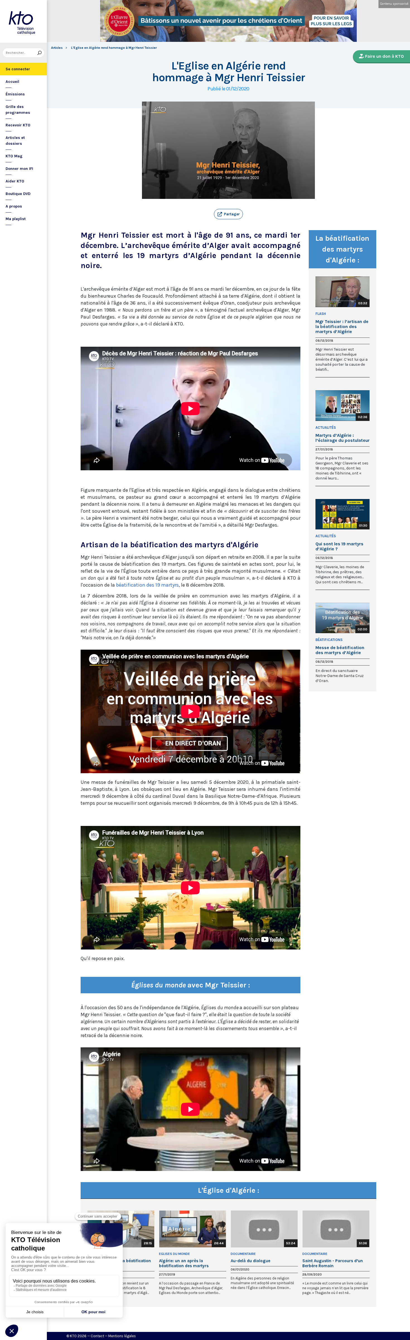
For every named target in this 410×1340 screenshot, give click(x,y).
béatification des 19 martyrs (147, 585)
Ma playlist (16, 218)
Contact (97, 1336)
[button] (228, 214)
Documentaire (243, 1254)
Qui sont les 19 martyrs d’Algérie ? (339, 546)
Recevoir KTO (18, 125)
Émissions (15, 94)
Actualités (325, 427)
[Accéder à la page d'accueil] (23, 21)
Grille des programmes (18, 109)
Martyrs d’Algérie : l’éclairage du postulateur (342, 438)
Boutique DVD (18, 193)
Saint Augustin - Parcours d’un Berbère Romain (332, 1263)
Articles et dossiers (15, 140)
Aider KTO (15, 181)
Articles (57, 48)
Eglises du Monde (174, 1254)
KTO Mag (14, 156)
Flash (320, 314)
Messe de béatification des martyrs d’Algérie (339, 650)
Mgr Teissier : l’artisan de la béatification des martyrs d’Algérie (341, 326)
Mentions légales (122, 1336)
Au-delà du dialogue (250, 1260)
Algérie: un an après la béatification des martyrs (184, 1263)
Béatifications (329, 640)
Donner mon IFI (19, 168)
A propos (14, 206)
